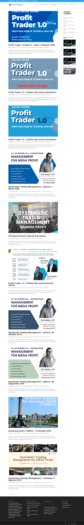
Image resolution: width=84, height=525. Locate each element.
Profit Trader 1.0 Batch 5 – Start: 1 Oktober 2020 (31, 45)
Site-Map (71, 4)
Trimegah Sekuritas (66, 505)
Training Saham (45, 47)
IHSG (40, 482)
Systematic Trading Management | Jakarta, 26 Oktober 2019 (31, 333)
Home (37, 4)
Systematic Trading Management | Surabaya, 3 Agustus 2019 (31, 479)
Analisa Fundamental (26, 94)
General (31, 47)
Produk (40, 47)
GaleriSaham (12, 47)
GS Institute (35, 47)
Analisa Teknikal (25, 47)
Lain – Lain (63, 4)
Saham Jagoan (54, 4)
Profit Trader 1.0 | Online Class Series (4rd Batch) (32, 92)
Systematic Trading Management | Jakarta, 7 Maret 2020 (30, 187)
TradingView (65, 503)
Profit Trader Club (45, 4)
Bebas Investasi (65, 507)
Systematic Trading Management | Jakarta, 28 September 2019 (31, 382)
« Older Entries (11, 494)
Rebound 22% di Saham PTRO (33, 505)
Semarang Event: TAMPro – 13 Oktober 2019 (29, 431)
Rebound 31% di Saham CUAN (33, 503)
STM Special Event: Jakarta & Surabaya (27, 236)
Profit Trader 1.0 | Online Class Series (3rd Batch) (32, 139)
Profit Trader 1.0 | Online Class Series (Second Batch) (30, 284)
